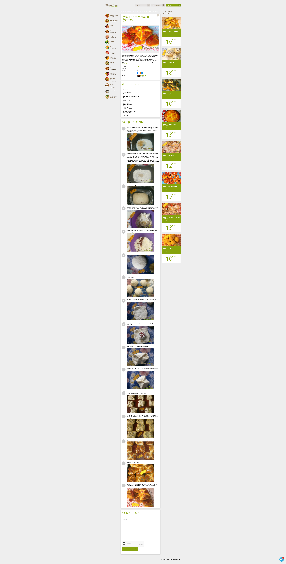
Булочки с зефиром (168, 62)
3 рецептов (112, 86)
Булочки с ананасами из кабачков (170, 125)
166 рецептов (113, 80)
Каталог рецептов (156, 5)
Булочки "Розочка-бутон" (170, 186)
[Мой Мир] (142, 73)
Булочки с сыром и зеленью (171, 31)
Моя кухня (169, 5)
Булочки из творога (168, 248)
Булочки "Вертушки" (169, 155)
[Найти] (148, 5)
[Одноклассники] (140, 73)
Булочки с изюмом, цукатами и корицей (171, 218)
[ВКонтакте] (137, 73)
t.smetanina (143, 75)
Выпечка (139, 66)
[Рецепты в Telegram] (281, 559)
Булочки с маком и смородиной (168, 94)
